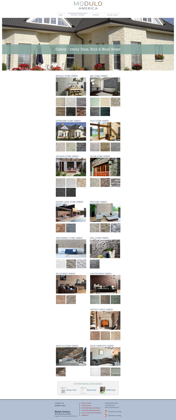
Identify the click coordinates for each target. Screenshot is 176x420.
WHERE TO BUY (60, 405)
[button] (71, 86)
